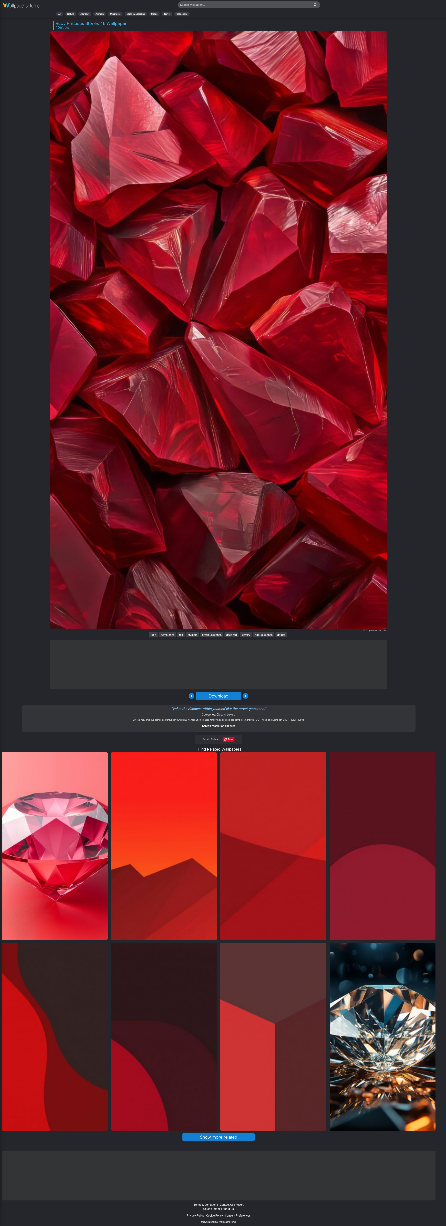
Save (230, 739)
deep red (231, 635)
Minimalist (115, 14)
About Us (228, 1209)
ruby (153, 635)
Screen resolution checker (218, 726)
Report (240, 1204)
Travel (167, 14)
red (181, 635)
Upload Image (211, 1209)
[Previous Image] (191, 696)
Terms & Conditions (206, 1204)
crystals (192, 635)
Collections (182, 14)
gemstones (167, 635)
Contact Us (226, 1204)
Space (154, 14)
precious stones (212, 635)
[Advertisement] (218, 664)
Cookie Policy (214, 1215)
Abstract (84, 14)
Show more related (218, 1137)
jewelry (245, 635)
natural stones (264, 635)
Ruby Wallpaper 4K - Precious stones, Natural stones (21, 6)
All (59, 14)
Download (218, 696)
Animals (100, 14)
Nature (70, 14)
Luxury (231, 714)
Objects (221, 714)
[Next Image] (245, 696)
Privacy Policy (195, 1215)
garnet (281, 635)
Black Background (136, 14)
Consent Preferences (237, 1215)
